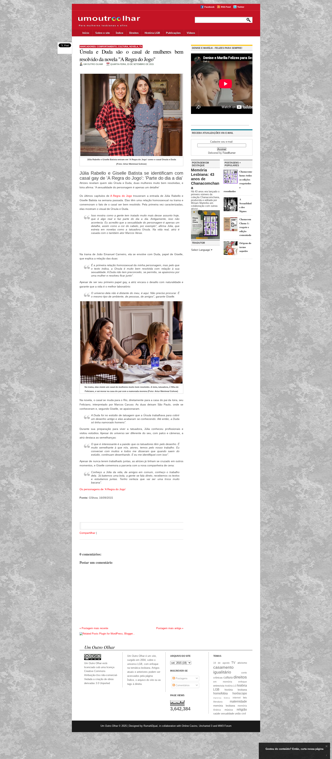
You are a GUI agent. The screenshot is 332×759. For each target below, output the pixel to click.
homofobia (220, 693)
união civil (240, 713)
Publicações (173, 33)
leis (245, 697)
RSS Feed (226, 7)
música (229, 709)
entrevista (218, 685)
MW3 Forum (225, 725)
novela (133, 46)
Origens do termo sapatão (245, 247)
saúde (216, 713)
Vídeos (191, 33)
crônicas (218, 677)
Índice (119, 33)
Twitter (240, 7)
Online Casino (189, 725)
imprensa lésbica (221, 698)
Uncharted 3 (205, 725)
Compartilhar (87, 532)
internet (237, 697)
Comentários (182, 685)
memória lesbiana (224, 705)
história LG (230, 685)
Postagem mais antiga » (169, 628)
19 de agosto (221, 663)
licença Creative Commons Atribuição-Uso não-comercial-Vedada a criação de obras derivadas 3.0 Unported (101, 675)
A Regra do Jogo (121, 195)
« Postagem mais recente (94, 628)
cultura (123, 46)
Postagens (181, 678)
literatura (217, 701)
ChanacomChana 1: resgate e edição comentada (245, 227)
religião (242, 709)
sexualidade (227, 713)
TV (140, 46)
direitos (240, 677)
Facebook (209, 7)
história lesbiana (236, 689)
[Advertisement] (131, 244)
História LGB (152, 33)
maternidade (238, 701)
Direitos (134, 33)
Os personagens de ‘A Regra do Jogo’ (103, 489)
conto (244, 672)
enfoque (242, 681)
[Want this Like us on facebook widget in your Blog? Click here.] (326, 755)
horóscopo (239, 693)
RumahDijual (151, 725)
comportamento (107, 46)
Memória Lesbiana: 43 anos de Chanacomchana (205, 179)
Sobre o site (102, 33)
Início (85, 33)
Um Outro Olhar (109, 725)
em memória (222, 681)
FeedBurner (229, 152)
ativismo (242, 662)
